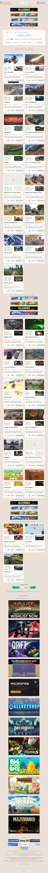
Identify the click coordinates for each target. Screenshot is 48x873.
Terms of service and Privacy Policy (24, 864)
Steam (18, 852)
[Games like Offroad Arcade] (8, 405)
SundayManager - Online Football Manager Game (14, 851)
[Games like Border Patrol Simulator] (29, 345)
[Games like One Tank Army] (8, 261)
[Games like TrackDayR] (8, 110)
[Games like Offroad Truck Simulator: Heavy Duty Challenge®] (29, 200)
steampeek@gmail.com (33, 316)
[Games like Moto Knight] (8, 140)
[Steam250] (24, 840)
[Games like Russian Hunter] (8, 291)
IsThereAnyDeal (21, 852)
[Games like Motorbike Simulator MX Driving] (29, 261)
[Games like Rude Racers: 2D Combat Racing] (8, 200)
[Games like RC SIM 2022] (29, 550)
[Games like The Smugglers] (29, 495)
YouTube (12, 80)
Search (40, 42)
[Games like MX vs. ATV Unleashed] (29, 110)
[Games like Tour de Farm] (8, 580)
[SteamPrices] (23, 844)
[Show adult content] (25, 3)
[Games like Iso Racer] (8, 170)
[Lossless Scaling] (24, 848)
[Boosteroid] (13, 844)
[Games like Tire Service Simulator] (8, 375)
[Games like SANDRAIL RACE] (8, 345)
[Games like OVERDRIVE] (8, 465)
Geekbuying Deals (26, 851)
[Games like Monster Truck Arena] (8, 550)
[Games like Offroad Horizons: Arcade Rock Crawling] (29, 231)
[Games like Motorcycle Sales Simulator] (8, 435)
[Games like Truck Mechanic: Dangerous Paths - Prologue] (29, 140)
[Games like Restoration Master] (29, 405)
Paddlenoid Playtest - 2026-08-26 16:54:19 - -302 (24, 868)
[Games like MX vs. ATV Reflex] (8, 80)
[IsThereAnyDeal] (13, 840)
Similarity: (8, 39)
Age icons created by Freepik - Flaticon (35, 851)
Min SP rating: (15, 42)
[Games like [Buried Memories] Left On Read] (29, 465)
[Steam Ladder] (34, 844)
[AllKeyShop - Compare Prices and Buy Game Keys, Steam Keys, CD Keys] (35, 840)
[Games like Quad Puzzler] (8, 495)
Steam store (19, 80)
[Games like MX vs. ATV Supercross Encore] (29, 170)
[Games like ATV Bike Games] (29, 375)
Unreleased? (19, 39)
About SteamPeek (24, 862)
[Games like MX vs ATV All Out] (29, 80)
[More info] (5, 80)
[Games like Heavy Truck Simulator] (29, 435)
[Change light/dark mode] (21, 3)
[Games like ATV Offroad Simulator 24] (8, 231)
